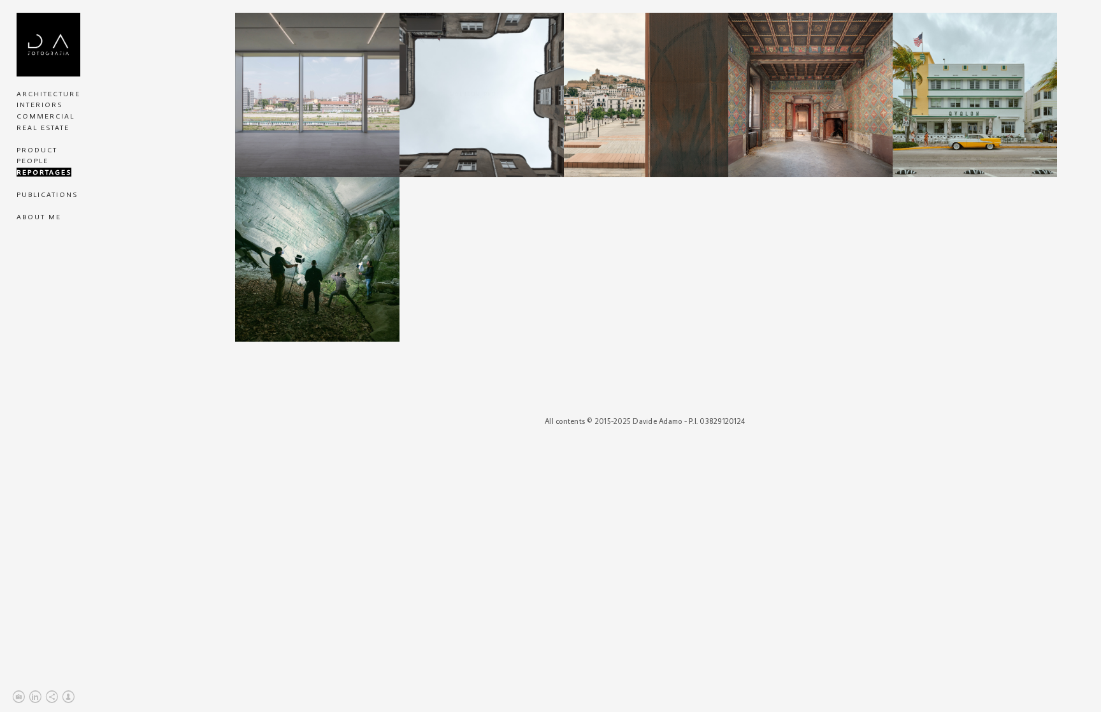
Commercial (46, 116)
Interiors (39, 104)
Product (37, 149)
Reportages (44, 172)
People (32, 160)
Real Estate (43, 127)
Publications (47, 194)
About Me (39, 216)
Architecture (48, 93)
